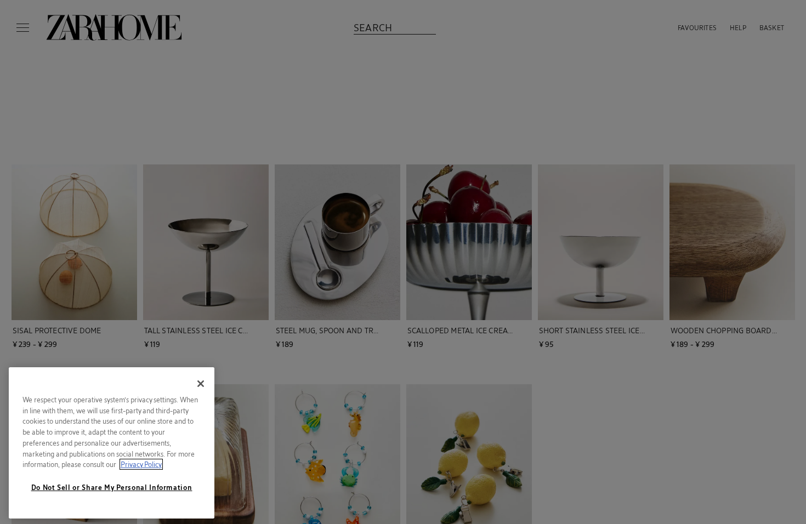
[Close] (201, 384)
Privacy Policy (141, 464)
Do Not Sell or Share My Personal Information (111, 487)
